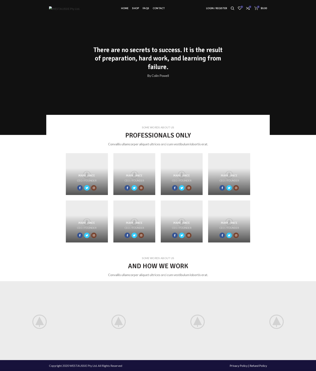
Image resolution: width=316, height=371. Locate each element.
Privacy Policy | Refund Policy (248, 365)
